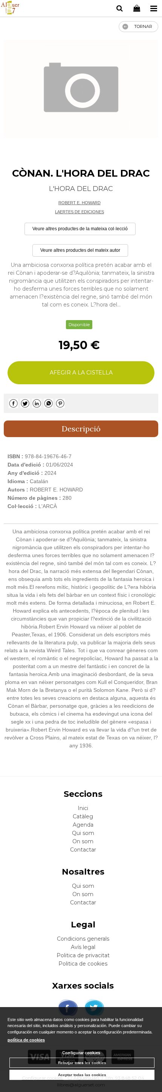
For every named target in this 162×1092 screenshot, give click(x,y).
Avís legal (83, 947)
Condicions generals (83, 938)
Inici (83, 808)
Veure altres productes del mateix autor (80, 250)
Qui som (83, 833)
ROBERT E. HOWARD (79, 202)
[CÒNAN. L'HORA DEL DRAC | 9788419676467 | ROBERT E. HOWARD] (81, 89)
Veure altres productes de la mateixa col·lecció (80, 228)
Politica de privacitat (83, 955)
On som (82, 841)
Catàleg (83, 816)
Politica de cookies (82, 963)
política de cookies (26, 1040)
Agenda (83, 824)
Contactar (83, 849)
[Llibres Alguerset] (10, 8)
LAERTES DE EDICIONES (79, 211)
